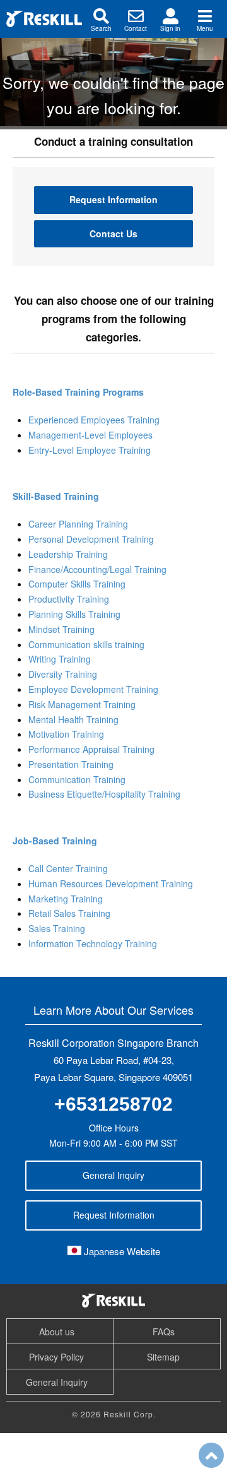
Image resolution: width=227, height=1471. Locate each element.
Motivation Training (66, 734)
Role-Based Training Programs (78, 392)
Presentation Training (71, 764)
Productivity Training (68, 599)
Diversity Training (62, 674)
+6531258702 (113, 1104)
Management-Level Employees (90, 434)
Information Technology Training (92, 943)
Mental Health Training (73, 719)
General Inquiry (113, 1175)
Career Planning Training (78, 523)
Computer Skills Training (76, 583)
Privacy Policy (56, 1356)
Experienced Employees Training (94, 419)
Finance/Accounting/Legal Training (97, 569)
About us (56, 1331)
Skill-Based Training (56, 496)
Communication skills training (86, 644)
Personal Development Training (91, 539)
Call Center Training (68, 868)
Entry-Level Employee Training (89, 450)
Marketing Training (65, 898)
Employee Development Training (93, 689)
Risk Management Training (82, 704)
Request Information (113, 199)
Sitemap (163, 1356)
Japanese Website (120, 1251)
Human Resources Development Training (110, 883)
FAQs (164, 1331)
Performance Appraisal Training (91, 749)
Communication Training (76, 779)
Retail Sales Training (69, 913)
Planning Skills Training (74, 614)
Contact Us (113, 233)
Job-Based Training (55, 840)
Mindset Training (61, 629)
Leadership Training (68, 554)
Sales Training (56, 928)
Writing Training (59, 659)
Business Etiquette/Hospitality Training (104, 794)
